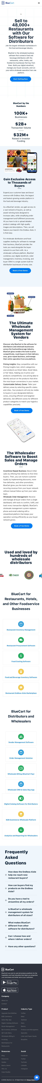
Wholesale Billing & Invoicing (8, 1037)
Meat (22, 1016)
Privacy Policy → (32, 1080)
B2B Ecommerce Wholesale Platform (21, 820)
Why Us (4, 1069)
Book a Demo (6, 1065)
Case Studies (6, 1072)
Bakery (23, 1026)
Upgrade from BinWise (9, 1013)
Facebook (24, 1055)
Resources (5, 1059)
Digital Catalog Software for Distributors (21, 804)
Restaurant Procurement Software (21, 646)
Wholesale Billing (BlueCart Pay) (21, 774)
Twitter (23, 1059)
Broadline (24, 1039)
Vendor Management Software (21, 742)
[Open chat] (37, 1078)
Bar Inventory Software (9, 1029)
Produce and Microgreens (29, 1029)
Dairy (22, 1023)
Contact (4, 1004)
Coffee (23, 1013)
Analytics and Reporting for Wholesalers (21, 836)
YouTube (24, 1062)
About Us (5, 1000)
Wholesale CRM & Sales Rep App (21, 790)
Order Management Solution (21, 758)
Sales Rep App (6, 1020)
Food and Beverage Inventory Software (21, 677)
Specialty (24, 1033)
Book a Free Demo (20, 271)
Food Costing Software (21, 661)
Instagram (24, 1069)
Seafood (24, 1020)
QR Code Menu (7, 1033)
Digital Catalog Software (10, 1023)
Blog (3, 1055)
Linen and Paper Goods (29, 1036)
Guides (4, 1062)
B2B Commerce (7, 1016)
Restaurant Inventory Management (21, 630)
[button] (39, 3)
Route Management (8, 1026)
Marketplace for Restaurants (7, 1044)
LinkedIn (24, 1065)
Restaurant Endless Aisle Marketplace (21, 693)
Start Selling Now (20, 79)
